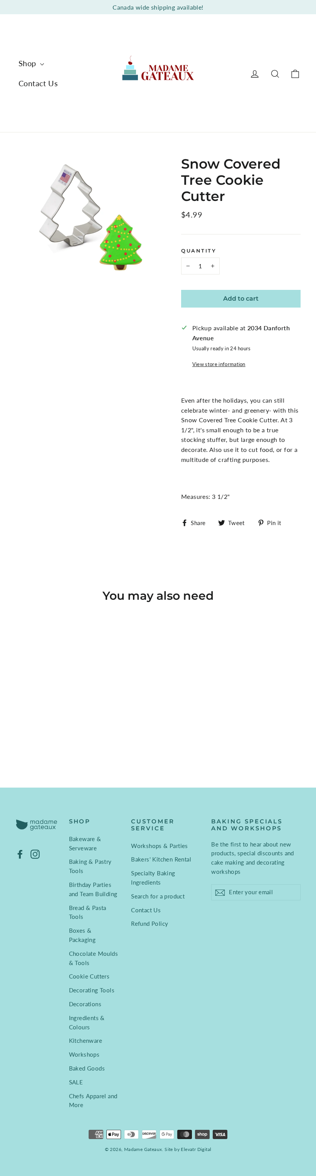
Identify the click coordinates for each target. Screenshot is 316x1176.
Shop (28, 63)
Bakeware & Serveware (85, 843)
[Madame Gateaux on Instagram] (35, 853)
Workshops (84, 1054)
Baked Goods (87, 1068)
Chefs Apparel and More (93, 1100)
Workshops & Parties (159, 845)
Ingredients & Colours (87, 1022)
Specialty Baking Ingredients (153, 878)
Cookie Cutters (89, 976)
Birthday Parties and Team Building (93, 889)
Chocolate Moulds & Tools (93, 958)
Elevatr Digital (196, 1149)
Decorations (85, 1003)
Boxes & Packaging (82, 935)
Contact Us (38, 83)
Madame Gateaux (143, 1149)
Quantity (198, 251)
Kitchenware (85, 1040)
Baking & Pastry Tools (90, 866)
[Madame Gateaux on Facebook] (20, 853)
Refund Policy (149, 923)
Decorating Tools (91, 990)
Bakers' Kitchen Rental (161, 859)
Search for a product (158, 896)
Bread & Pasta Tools (87, 912)
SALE (76, 1082)
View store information (218, 364)
